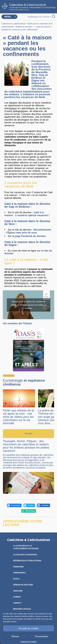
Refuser (15, 636)
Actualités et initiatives (25, 555)
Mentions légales (22, 609)
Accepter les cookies (29, 628)
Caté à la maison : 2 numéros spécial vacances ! (26, 214)
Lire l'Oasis (8, 375)
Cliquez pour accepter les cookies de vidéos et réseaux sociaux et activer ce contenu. (28, 304)
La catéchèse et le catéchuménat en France (26, 547)
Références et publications (27, 561)
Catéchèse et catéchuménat (13, 24)
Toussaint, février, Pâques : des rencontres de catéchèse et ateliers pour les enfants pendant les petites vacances (26, 446)
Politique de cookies (28, 642)
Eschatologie (13, 380)
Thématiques (19, 573)
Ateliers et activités (24, 27)
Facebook (15, 505)
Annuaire (18, 591)
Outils (16, 579)
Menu (7, 16)
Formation (18, 567)
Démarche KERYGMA (23, 585)
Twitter (30, 505)
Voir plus (28, 433)
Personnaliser (41, 636)
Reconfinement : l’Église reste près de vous (27, 231)
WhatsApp (30, 511)
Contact (17, 603)
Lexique (17, 597)
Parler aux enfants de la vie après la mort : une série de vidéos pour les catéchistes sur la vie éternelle (18, 417)
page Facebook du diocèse (30, 236)
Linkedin (44, 505)
